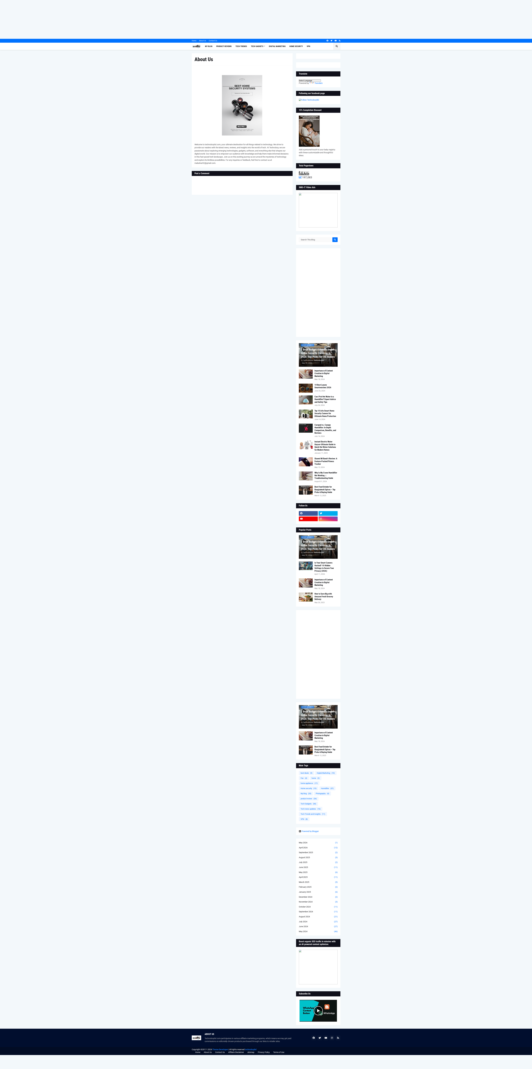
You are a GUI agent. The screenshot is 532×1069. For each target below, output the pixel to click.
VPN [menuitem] (308, 46)
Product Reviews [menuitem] (224, 46)
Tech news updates (311, 809)
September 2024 (318, 912)
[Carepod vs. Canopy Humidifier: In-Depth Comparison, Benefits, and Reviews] (306, 428)
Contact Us (213, 41)
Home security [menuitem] (296, 46)
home (316, 778)
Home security (309, 788)
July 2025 (318, 862)
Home (194, 41)
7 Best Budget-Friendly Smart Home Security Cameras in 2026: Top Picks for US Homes (318, 353)
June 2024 (318, 926)
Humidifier (327, 788)
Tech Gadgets (308, 804)
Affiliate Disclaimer (236, 1052)
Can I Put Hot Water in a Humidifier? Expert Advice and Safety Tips (325, 399)
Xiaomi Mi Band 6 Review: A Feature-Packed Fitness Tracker (325, 461)
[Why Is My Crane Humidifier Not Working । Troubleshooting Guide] (306, 475)
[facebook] (327, 41)
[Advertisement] (83, 19)
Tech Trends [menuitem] (241, 46)
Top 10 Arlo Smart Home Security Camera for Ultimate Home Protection (325, 413)
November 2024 (318, 902)
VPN (304, 819)
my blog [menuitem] (208, 46)
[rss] (339, 41)
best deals (306, 773)
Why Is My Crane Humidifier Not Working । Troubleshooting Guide (325, 475)
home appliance (309, 783)
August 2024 (318, 916)
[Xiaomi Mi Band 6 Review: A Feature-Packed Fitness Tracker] (306, 461)
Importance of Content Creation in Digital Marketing (323, 373)
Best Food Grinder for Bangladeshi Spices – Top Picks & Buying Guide (324, 489)
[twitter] (331, 41)
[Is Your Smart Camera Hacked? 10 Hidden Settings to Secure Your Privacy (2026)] (306, 566)
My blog (306, 793)
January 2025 (318, 892)
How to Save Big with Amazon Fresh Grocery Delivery (323, 596)
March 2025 (318, 882)
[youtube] (336, 41)
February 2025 (318, 887)
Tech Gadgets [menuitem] (257, 46)
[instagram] (328, 518)
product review (309, 799)
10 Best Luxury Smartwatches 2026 (322, 386)
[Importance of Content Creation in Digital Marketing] (306, 374)
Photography (322, 793)
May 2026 (318, 843)
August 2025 (318, 857)
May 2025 (318, 872)
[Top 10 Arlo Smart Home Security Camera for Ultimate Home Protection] (306, 414)
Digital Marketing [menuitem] (277, 46)
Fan (304, 778)
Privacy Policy (264, 1052)
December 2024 (318, 897)
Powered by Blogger (310, 831)
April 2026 (318, 847)
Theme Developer (220, 1049)
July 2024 (318, 921)
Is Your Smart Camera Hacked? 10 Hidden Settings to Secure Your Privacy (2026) (324, 567)
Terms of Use (278, 1052)
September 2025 (318, 852)
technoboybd (250, 1049)
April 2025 (318, 877)
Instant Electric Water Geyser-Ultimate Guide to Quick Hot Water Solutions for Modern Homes (325, 445)
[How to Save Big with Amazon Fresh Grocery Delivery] (306, 597)
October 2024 (318, 907)
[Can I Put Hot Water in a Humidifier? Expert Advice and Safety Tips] (306, 399)
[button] (336, 46)
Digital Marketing (326, 773)
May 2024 (318, 931)
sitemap (250, 1052)
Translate (318, 83)
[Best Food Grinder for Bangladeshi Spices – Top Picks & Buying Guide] (306, 490)
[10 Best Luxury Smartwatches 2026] (306, 388)
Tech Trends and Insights (313, 814)
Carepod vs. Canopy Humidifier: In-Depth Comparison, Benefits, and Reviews (325, 429)
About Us (202, 41)
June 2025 (318, 867)
